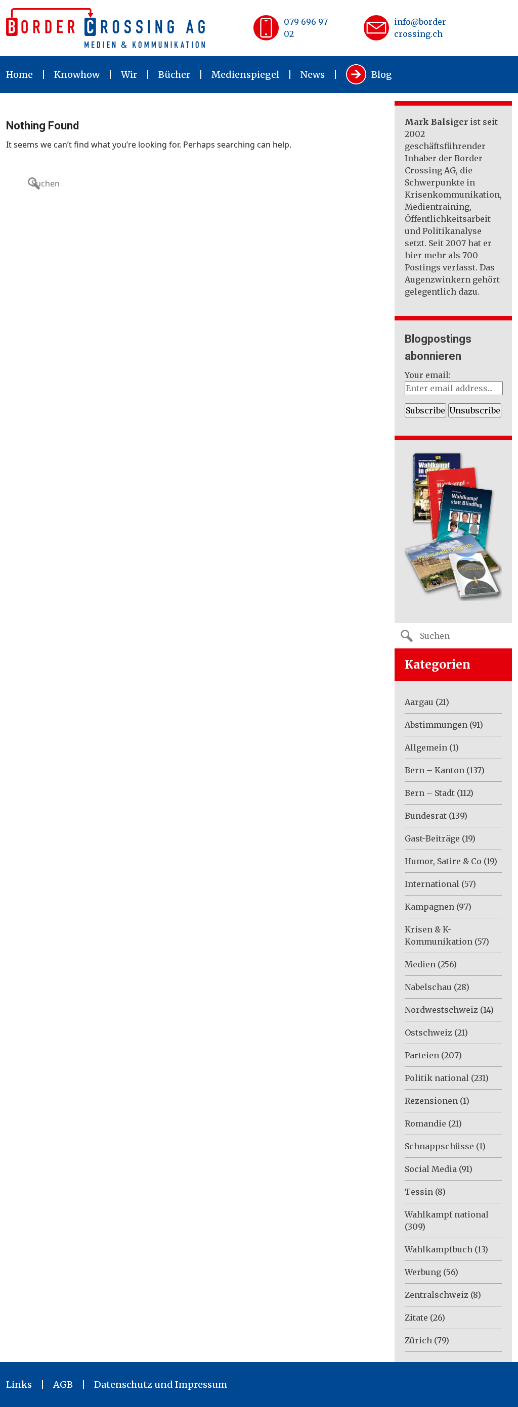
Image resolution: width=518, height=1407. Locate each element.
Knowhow (77, 74)
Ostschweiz (428, 1032)
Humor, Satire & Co (443, 861)
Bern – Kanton (434, 770)
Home (19, 74)
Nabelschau (428, 987)
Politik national (437, 1078)
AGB (63, 1384)
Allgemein (426, 747)
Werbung (423, 1272)
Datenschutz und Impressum (160, 1384)
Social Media (431, 1169)
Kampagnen (429, 907)
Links (19, 1384)
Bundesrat (426, 816)
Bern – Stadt (430, 793)
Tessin (419, 1192)
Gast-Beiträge (432, 838)
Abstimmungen (436, 725)
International (432, 884)
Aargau (419, 702)
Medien (420, 964)
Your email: (428, 375)
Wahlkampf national (447, 1214)
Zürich (418, 1340)
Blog (381, 74)
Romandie (425, 1123)
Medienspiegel (245, 74)
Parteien (422, 1055)
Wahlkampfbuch (438, 1249)
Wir (129, 74)
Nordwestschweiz (441, 1010)
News (312, 74)
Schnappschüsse (439, 1146)
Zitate (416, 1317)
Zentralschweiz (436, 1295)
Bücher (174, 74)
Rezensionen (431, 1101)
